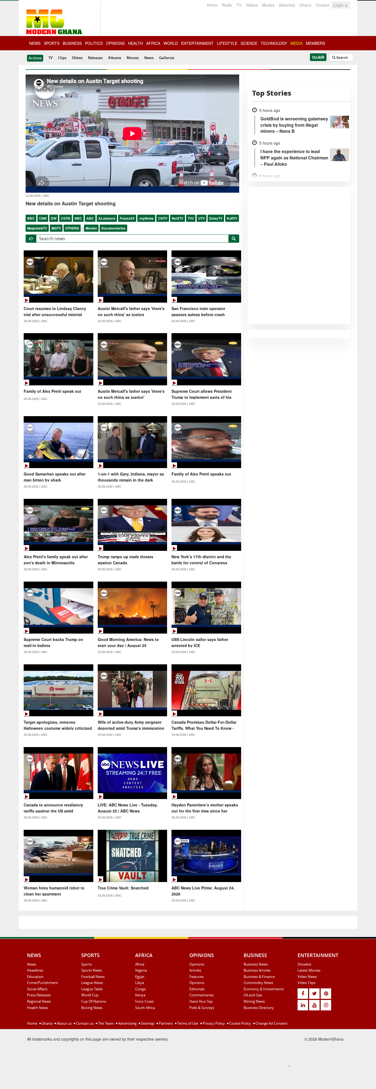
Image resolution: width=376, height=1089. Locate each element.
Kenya (140, 995)
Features (196, 976)
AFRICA (153, 43)
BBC (31, 218)
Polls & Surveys (201, 1007)
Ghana (305, 5)
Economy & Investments (264, 988)
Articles (195, 970)
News (149, 57)
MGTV (56, 228)
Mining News (254, 1001)
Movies (268, 5)
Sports (86, 964)
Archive (35, 58)
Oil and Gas (253, 995)
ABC (90, 218)
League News (92, 982)
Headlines (35, 970)
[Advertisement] (186, 1075)
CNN (43, 218)
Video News (307, 976)
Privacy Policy (213, 1023)
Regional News (39, 1001)
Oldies (77, 57)
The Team (105, 1023)
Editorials (197, 988)
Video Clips (306, 982)
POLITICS (94, 43)
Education (35, 976)
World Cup (90, 995)
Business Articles (257, 970)
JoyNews (146, 218)
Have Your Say (201, 1001)
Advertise (287, 5)
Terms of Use (187, 1023)
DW (53, 218)
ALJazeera (106, 218)
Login (339, 5)
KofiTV (232, 218)
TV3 (191, 218)
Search (342, 57)
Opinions (196, 964)
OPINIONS (115, 43)
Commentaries (201, 995)
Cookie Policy (239, 1023)
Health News (37, 1007)
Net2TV (177, 218)
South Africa (145, 1007)
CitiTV (162, 218)
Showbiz (304, 964)
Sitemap (147, 1023)
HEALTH (135, 43)
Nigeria (141, 970)
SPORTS (51, 43)
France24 (127, 218)
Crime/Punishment (42, 982)
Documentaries (113, 228)
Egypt (140, 976)
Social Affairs (37, 988)
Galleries (166, 57)
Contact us (84, 1023)
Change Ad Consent (271, 1023)
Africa (139, 964)
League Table (91, 988)
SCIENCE (249, 43)
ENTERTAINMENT (197, 43)
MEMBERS (315, 43)
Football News (93, 976)
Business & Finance (259, 976)
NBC (78, 218)
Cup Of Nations (93, 1001)
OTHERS (72, 228)
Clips (62, 57)
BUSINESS (72, 43)
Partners (165, 1023)
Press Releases (39, 995)
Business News (256, 964)
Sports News (91, 970)
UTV (201, 218)
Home (212, 5)
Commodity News (258, 982)
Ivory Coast (144, 1001)
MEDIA (296, 43)
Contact (322, 5)
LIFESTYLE (227, 43)
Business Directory (259, 1007)
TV (238, 5)
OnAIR (318, 57)
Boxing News (91, 1007)
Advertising (127, 1023)
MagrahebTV (37, 228)
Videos (252, 5)
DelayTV (215, 218)
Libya (139, 982)
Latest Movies (309, 970)
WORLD (171, 43)
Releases (95, 57)
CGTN (65, 218)
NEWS (34, 43)
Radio (227, 5)
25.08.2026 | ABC (36, 321)
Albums (114, 57)
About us (64, 1023)
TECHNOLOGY (274, 43)
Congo (140, 988)
